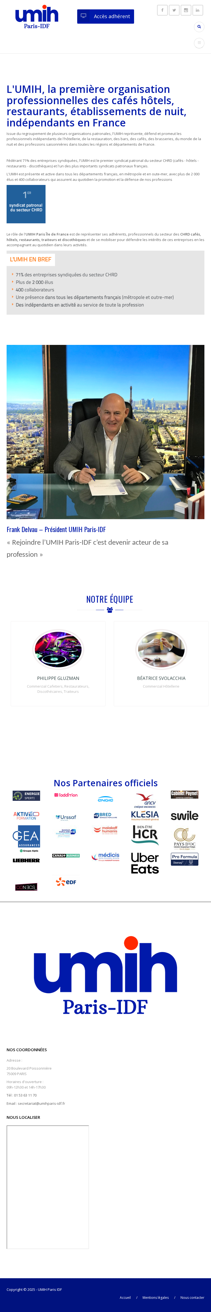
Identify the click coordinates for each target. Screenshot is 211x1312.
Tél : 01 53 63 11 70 (22, 1095)
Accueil (125, 1297)
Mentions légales (156, 1297)
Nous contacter (192, 1297)
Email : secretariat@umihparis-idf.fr (36, 1103)
